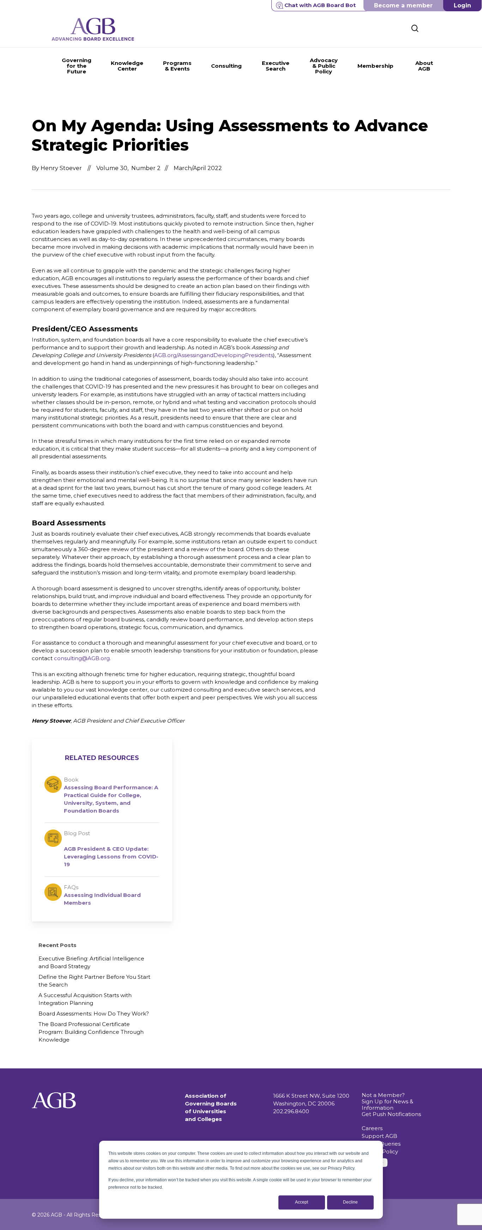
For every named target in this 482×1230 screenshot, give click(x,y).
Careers (372, 1128)
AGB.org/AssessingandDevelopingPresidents (213, 355)
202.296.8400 (291, 1111)
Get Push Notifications (391, 1114)
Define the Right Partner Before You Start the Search (94, 980)
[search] (415, 28)
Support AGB (379, 1136)
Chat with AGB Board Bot (320, 5)
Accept (301, 1202)
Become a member (403, 5)
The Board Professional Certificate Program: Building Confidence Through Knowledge (91, 1032)
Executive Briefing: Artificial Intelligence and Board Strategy (91, 962)
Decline (350, 1202)
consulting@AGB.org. (82, 658)
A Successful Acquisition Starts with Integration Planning (85, 999)
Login (462, 5)
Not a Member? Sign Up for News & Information (387, 1101)
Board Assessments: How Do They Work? (93, 1013)
